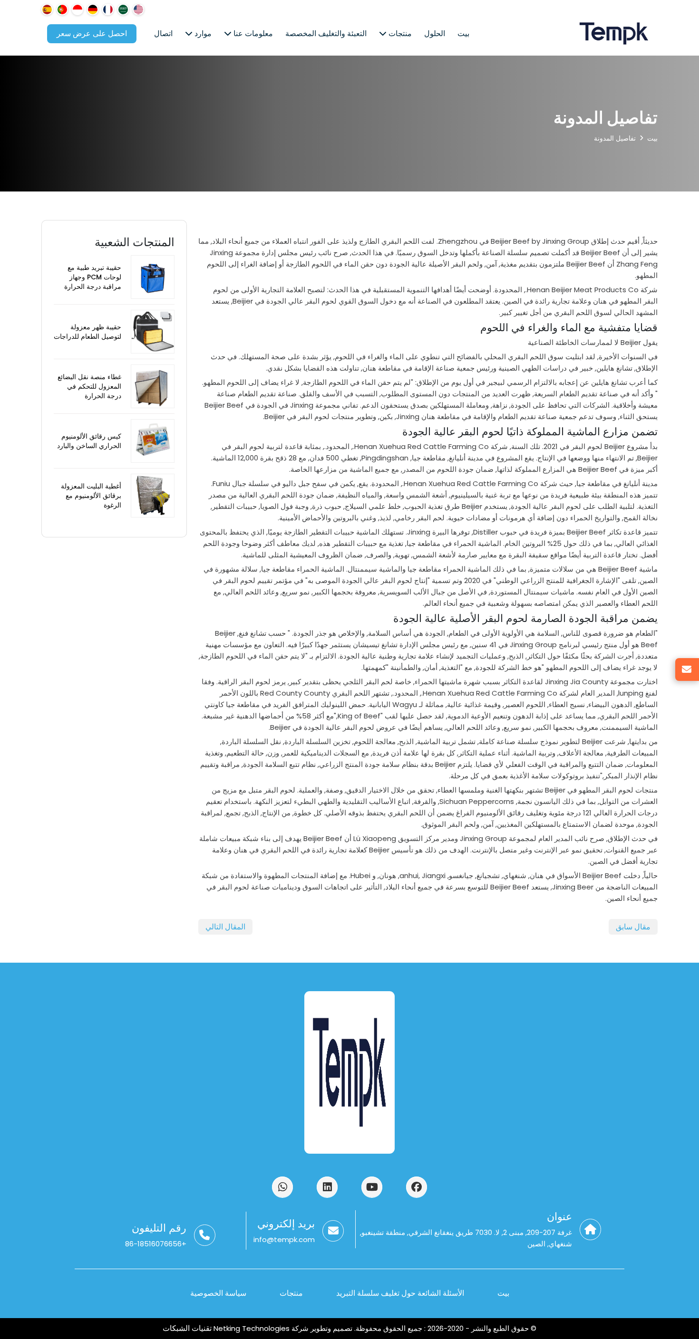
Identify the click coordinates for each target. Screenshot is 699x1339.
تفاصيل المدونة (615, 138)
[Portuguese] (62, 9)
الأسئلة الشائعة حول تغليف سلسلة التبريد (400, 1293)
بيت (463, 33)
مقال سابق (633, 926)
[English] (138, 9)
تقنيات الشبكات (188, 1328)
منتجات (399, 33)
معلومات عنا (252, 33)
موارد (202, 33)
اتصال (163, 33)
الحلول (434, 33)
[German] (92, 9)
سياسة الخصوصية (218, 1293)
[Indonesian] (77, 9)
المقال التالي (225, 926)
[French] (108, 9)
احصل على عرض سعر (92, 33)
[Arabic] (123, 9)
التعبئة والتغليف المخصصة (326, 33)
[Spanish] (47, 9)
